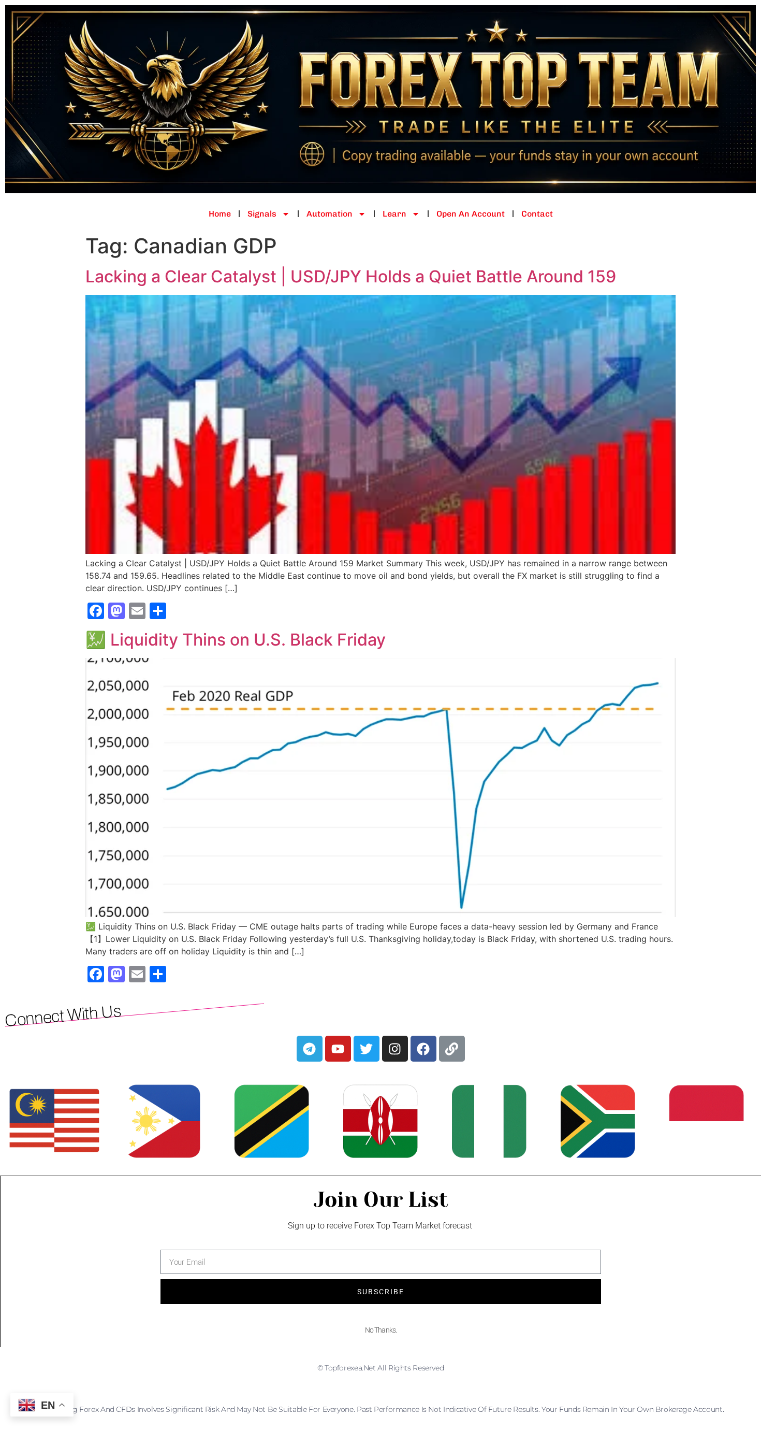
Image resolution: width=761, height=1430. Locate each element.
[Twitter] (366, 1049)
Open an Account (470, 214)
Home (220, 214)
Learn (394, 214)
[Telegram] (310, 1049)
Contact (537, 214)
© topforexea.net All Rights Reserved (380, 1367)
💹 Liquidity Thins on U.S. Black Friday (235, 640)
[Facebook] (423, 1049)
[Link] (452, 1049)
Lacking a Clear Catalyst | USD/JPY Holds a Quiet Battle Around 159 (350, 276)
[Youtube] (338, 1049)
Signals (261, 214)
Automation (329, 214)
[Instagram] (395, 1049)
